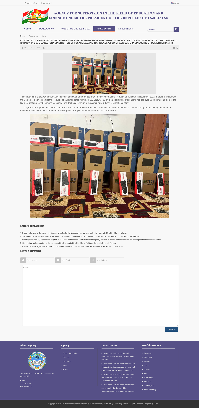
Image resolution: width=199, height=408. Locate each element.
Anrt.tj (146, 373)
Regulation (67, 361)
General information (70, 353)
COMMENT (171, 329)
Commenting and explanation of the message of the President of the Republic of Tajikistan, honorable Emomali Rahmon (69, 243)
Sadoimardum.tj (150, 390)
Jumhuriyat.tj (149, 386)
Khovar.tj (147, 382)
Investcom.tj (148, 378)
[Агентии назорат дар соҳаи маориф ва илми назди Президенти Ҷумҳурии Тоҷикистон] (95, 16)
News (44, 36)
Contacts (46, 3)
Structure (66, 357)
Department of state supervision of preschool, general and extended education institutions (118, 356)
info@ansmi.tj (31, 381)
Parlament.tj (148, 357)
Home (22, 36)
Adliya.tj (147, 361)
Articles (65, 369)
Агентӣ (48, 48)
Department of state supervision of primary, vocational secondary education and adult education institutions (118, 377)
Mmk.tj (146, 365)
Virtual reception (31, 3)
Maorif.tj (147, 369)
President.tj (148, 353)
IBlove (156, 404)
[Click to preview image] (99, 73)
